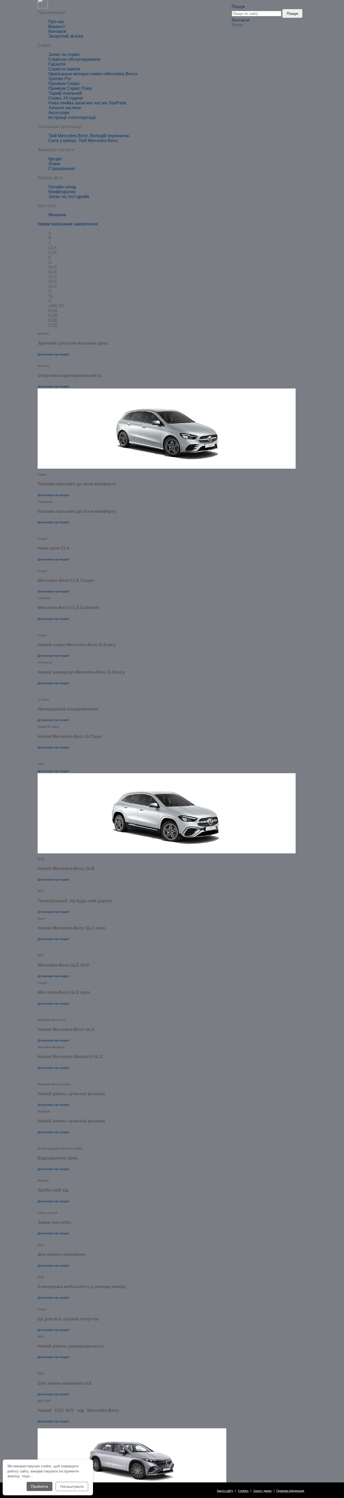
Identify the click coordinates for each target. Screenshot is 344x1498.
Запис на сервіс (64, 54)
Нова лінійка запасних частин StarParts (87, 103)
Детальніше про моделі (53, 354)
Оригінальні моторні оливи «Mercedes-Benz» (93, 74)
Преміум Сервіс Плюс (70, 88)
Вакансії (56, 26)
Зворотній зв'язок (65, 36)
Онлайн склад (62, 187)
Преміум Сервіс (64, 83)
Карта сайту (225, 1490)
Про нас (56, 21)
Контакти (240, 20)
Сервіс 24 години (65, 98)
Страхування (61, 168)
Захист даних (262, 1490)
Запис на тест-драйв (68, 196)
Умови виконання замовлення (68, 224)
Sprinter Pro (59, 78)
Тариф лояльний (65, 93)
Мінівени (57, 215)
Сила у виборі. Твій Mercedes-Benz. (83, 140)
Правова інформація (290, 1490)
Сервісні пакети (64, 69)
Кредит (55, 159)
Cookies (243, 1490)
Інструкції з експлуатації (72, 117)
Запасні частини (64, 107)
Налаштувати (72, 1486)
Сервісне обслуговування (74, 59)
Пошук (292, 13)
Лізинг (54, 163)
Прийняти (39, 1486)
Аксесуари (58, 112)
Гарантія (57, 64)
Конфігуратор (62, 191)
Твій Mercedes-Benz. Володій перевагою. (89, 135)
